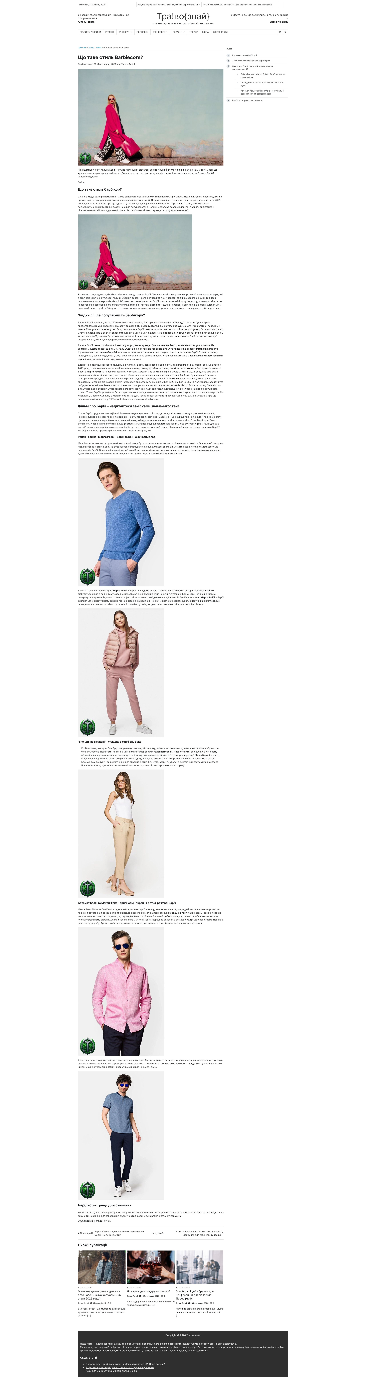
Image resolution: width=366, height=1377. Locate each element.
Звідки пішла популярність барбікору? (251, 60)
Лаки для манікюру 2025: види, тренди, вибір (112, 1370)
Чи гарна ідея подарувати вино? (148, 1291)
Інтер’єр (193, 32)
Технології (159, 32)
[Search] (285, 32)
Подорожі (142, 32)
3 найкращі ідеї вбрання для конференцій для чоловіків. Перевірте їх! (195, 1295)
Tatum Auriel (128, 64)
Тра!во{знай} (183, 16)
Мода (205, 32)
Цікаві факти (220, 32)
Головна (82, 47)
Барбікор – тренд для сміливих (247, 100)
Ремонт (109, 32)
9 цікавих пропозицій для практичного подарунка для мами (120, 1367)
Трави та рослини (90, 32)
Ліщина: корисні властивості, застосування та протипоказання (169, 4)
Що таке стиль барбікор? (244, 55)
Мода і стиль (95, 47)
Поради (177, 32)
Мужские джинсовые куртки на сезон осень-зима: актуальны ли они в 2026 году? (99, 1295)
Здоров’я (124, 32)
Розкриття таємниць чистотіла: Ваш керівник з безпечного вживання (237, 4)
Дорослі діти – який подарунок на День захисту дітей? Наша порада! (125, 1364)
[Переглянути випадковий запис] (280, 32)
